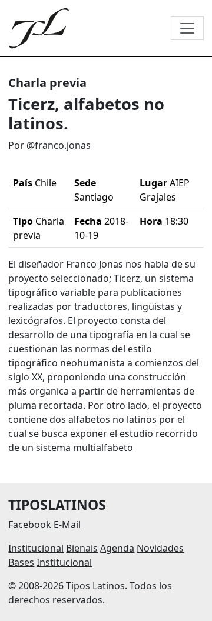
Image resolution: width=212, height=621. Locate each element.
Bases (21, 562)
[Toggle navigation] (187, 28)
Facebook (29, 524)
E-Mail (67, 524)
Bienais (82, 548)
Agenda (117, 548)
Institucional (36, 548)
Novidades (160, 548)
